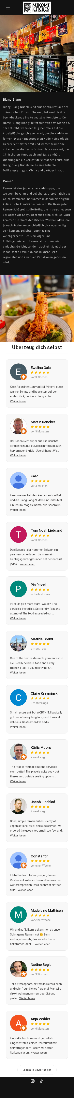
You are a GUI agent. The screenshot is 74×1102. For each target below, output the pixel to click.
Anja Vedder (40, 1019)
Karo (34, 476)
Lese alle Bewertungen (37, 1069)
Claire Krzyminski (44, 693)
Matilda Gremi (42, 639)
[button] (8, 7)
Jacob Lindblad (43, 802)
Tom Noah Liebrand (46, 530)
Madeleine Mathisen (47, 910)
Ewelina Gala (41, 368)
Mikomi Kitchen (41, 1100)
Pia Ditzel (38, 585)
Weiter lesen (18, 401)
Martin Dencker (43, 422)
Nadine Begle (41, 965)
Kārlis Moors (41, 747)
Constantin (40, 856)
